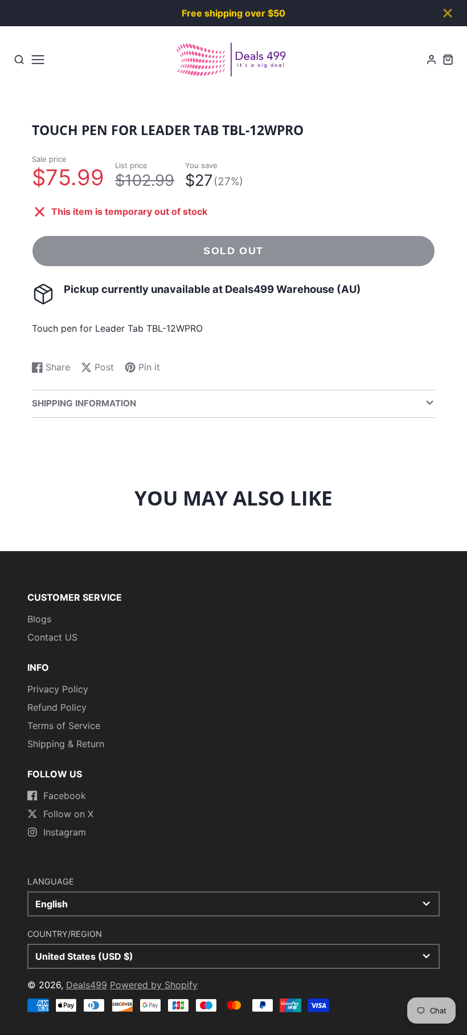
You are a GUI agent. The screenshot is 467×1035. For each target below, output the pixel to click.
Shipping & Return (65, 743)
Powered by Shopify (154, 985)
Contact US (52, 637)
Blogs (39, 619)
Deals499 (86, 985)
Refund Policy (57, 707)
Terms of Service (63, 725)
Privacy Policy (57, 689)
